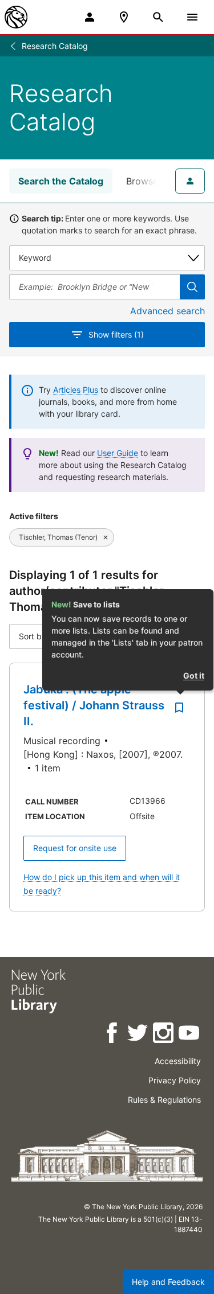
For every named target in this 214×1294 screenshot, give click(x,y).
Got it (193, 675)
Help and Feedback (168, 1282)
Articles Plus (75, 390)
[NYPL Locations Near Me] (124, 17)
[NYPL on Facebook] (113, 1034)
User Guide (117, 453)
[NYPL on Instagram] (164, 1034)
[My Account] (89, 17)
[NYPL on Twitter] (138, 1034)
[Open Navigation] (192, 17)
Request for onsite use (74, 848)
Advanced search (167, 311)
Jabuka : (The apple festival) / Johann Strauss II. (93, 705)
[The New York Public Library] (16, 17)
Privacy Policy (174, 1080)
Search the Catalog (60, 181)
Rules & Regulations (164, 1099)
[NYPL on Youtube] (190, 1034)
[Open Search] (158, 17)
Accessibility (178, 1061)
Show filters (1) (116, 334)
